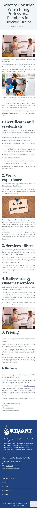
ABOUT (6, 482)
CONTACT (6, 494)
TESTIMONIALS (8, 490)
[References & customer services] (18, 46)
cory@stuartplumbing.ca (12, 410)
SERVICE (6, 486)
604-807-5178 (30, 398)
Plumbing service (21, 26)
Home (13, 26)
